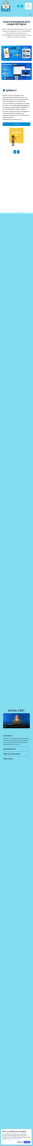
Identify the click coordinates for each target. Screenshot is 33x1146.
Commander (16, 124)
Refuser (20, 1142)
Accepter (27, 1142)
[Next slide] (18, 152)
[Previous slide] (14, 152)
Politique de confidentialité (14, 1139)
